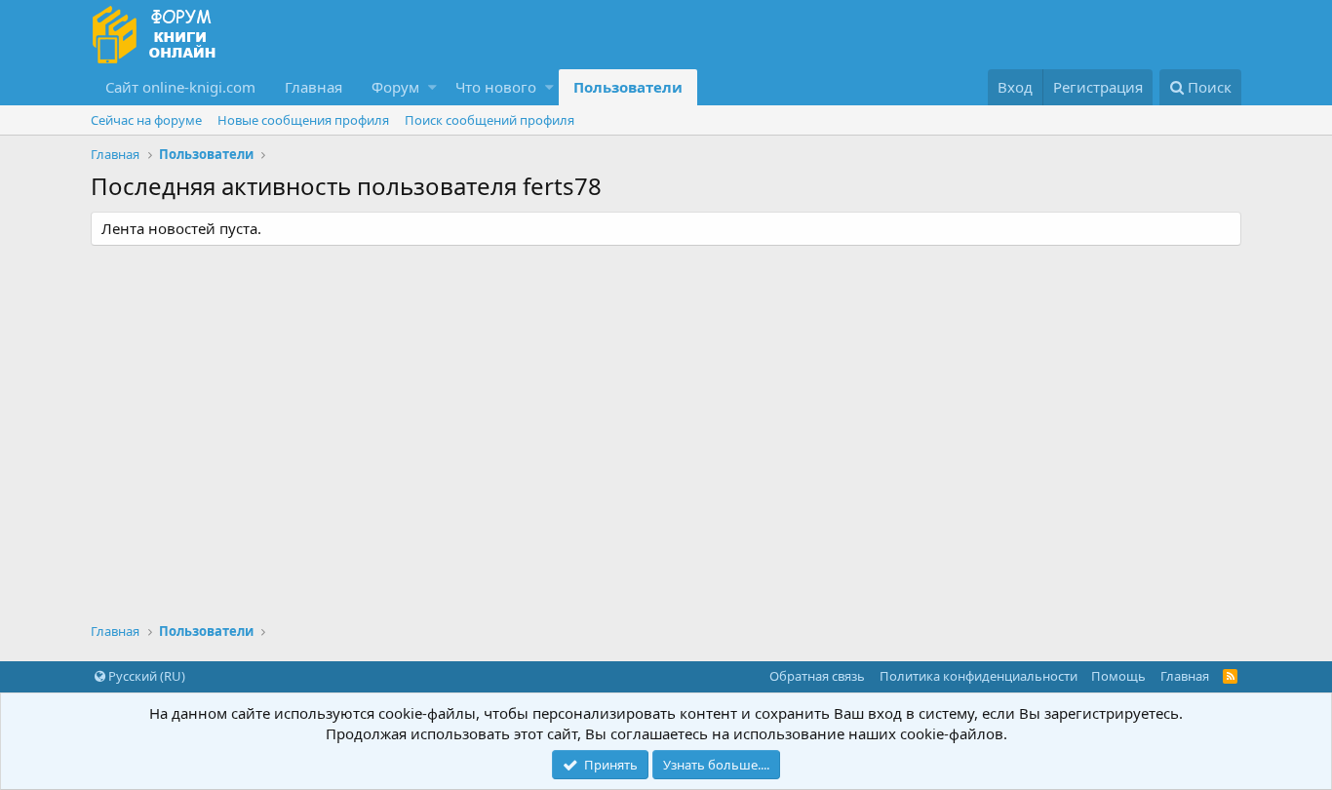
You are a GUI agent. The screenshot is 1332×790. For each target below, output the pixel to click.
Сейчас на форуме (146, 120)
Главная (313, 87)
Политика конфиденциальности (978, 676)
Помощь (1118, 676)
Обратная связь (817, 676)
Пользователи (628, 87)
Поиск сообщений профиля (489, 120)
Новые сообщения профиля (303, 120)
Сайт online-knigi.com (180, 87)
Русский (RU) (145, 676)
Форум (395, 87)
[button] (432, 87)
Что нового (495, 87)
